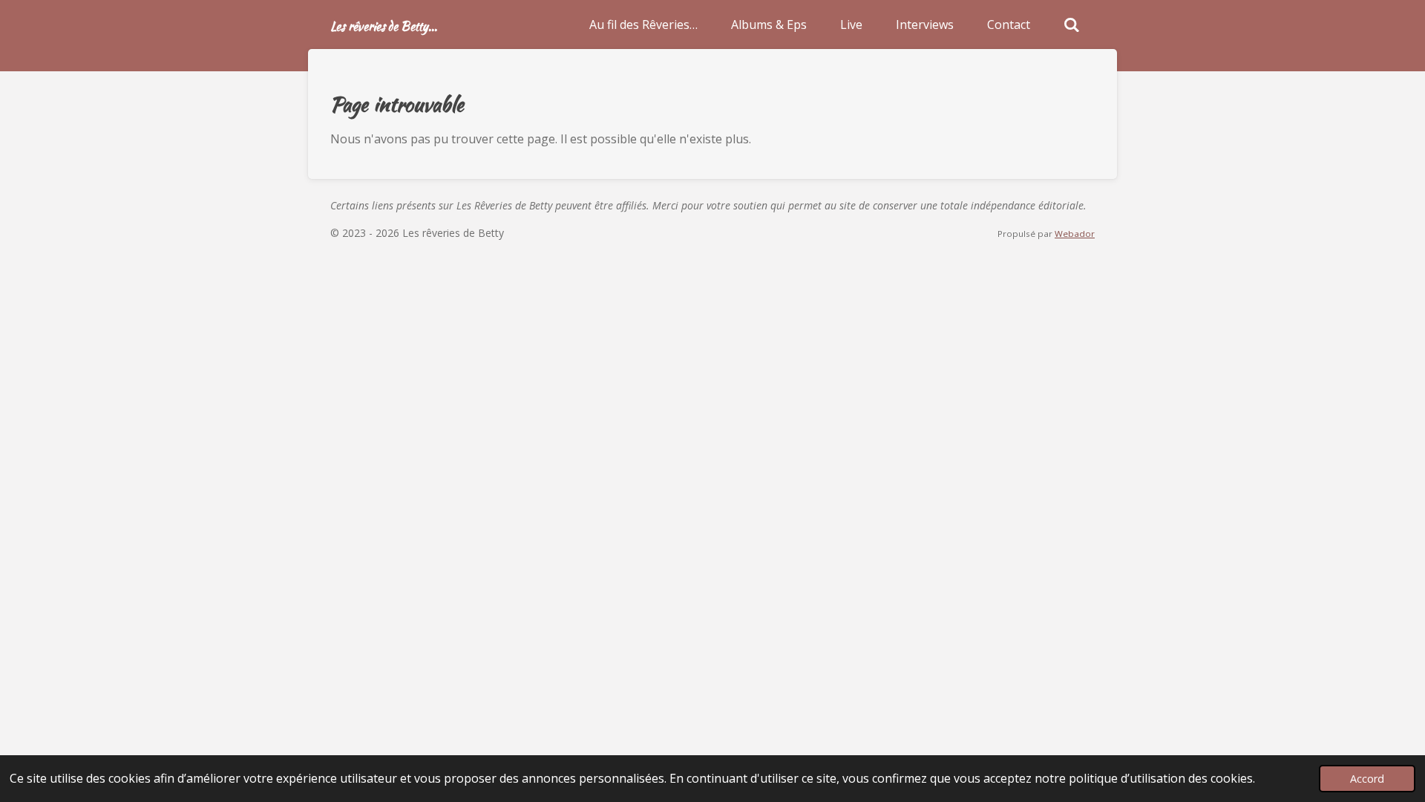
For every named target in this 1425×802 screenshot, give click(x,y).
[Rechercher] (1072, 24)
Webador (1075, 233)
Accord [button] (1367, 779)
